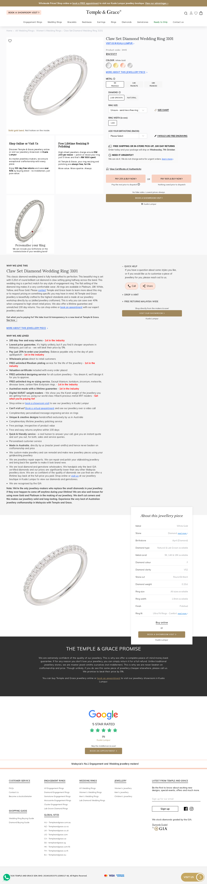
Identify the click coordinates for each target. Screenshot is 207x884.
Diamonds (127, 22)
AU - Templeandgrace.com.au (57, 822)
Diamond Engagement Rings (57, 792)
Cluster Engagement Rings (56, 804)
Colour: (115, 60)
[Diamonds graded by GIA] (160, 827)
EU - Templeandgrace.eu (55, 855)
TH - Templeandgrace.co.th (56, 851)
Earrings (101, 22)
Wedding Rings (55, 22)
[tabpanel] (55, 85)
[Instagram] (192, 809)
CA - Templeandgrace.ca (55, 838)
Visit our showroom (151, 313)
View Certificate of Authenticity (125, 169)
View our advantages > (157, 3)
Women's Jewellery (123, 788)
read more (182, 533)
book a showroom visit (37, 403)
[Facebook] (186, 809)
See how (11, 320)
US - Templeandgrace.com (56, 834)
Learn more (167, 159)
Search (185, 13)
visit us (75, 475)
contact (42, 290)
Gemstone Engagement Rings (57, 796)
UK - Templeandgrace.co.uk (56, 830)
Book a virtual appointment (39, 408)
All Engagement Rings (54, 788)
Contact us (178, 22)
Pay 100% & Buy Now (171, 179)
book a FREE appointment (85, 3)
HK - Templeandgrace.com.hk (57, 846)
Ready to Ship (161, 22)
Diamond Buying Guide (19, 822)
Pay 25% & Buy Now (125, 179)
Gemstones (142, 22)
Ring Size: (113, 105)
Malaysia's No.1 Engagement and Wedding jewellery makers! (105, 763)
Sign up (165, 808)
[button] (114, 79)
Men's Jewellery (121, 792)
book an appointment (71, 307)
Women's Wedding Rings (90, 792)
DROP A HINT (131, 294)
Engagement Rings (32, 22)
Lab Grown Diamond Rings (56, 808)
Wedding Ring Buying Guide (21, 818)
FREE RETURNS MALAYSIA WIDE (141, 301)
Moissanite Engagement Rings (57, 800)
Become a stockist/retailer (20, 796)
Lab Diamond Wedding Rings (92, 800)
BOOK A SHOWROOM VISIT (148, 198)
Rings (113, 22)
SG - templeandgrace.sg (55, 842)
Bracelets (71, 22)
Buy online (162, 622)
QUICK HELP (130, 266)
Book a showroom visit (23, 12)
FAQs (11, 788)
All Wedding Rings (87, 788)
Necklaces (87, 22)
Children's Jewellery (123, 796)
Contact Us (14, 792)
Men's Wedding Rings (89, 796)
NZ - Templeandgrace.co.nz (56, 826)
